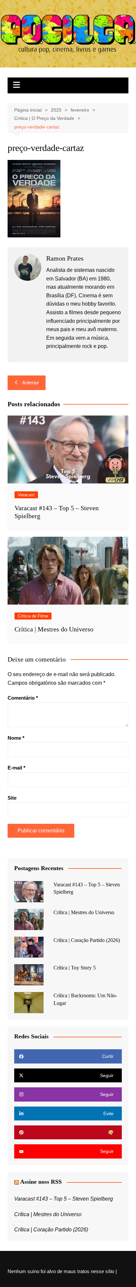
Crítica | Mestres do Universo (54, 629)
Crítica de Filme (33, 616)
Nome (16, 738)
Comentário (23, 698)
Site (12, 798)
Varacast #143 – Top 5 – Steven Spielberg (63, 1199)
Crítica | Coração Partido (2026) (86, 940)
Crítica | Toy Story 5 (74, 967)
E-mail (16, 767)
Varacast (26, 494)
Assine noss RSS (41, 1181)
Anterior (30, 382)
